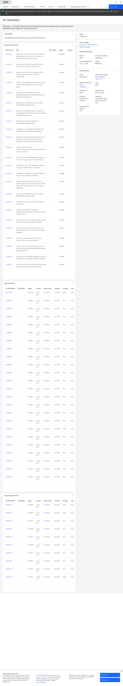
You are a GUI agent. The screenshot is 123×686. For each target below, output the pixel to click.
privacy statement (41, 682)
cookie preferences (41, 677)
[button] (121, 671)
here (81, 678)
